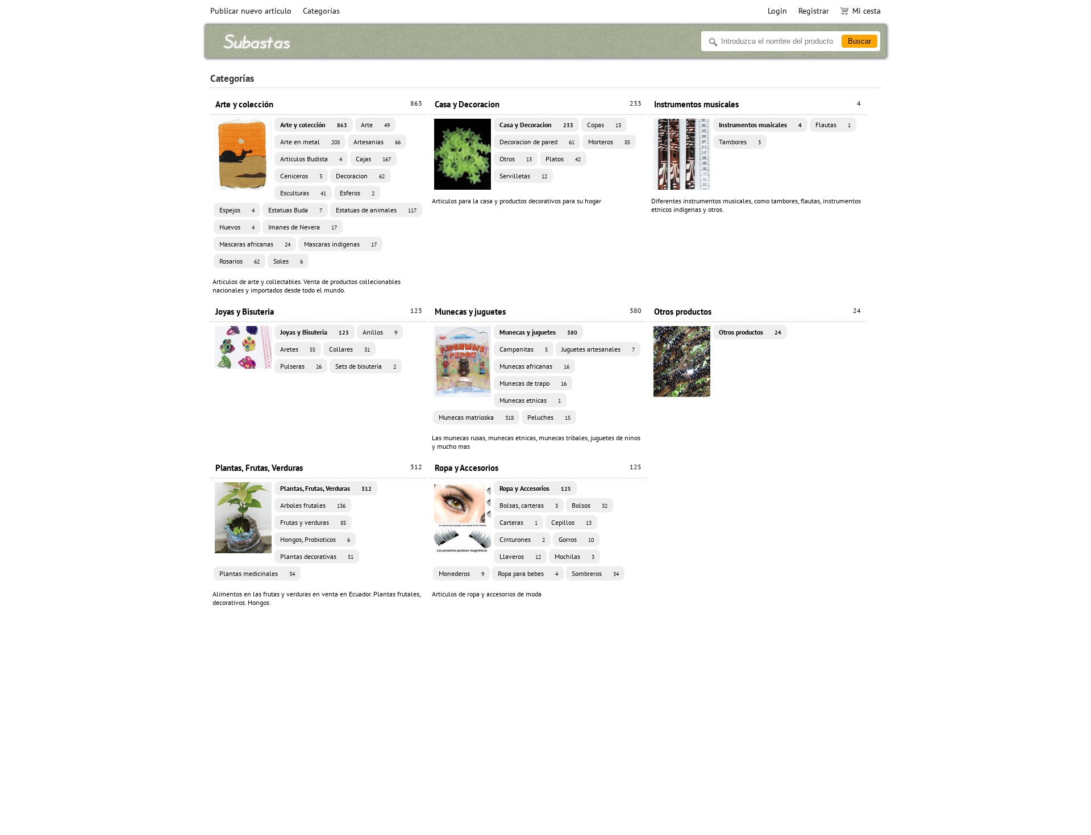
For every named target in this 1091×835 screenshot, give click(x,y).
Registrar (813, 11)
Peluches (549, 417)
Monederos (461, 573)
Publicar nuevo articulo (251, 11)
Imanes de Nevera (302, 227)
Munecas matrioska (476, 417)
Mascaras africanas (254, 244)
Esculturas (303, 193)
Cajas (373, 159)
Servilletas (523, 176)
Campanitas (523, 349)
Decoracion (360, 176)
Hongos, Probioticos (315, 539)
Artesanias (377, 141)
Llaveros (520, 556)
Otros (515, 159)
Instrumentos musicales (757, 104)
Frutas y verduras (313, 522)
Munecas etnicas (530, 400)
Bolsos (589, 505)
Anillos (380, 332)
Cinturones (522, 539)
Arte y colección (318, 104)
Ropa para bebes (528, 573)
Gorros (576, 539)
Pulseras (301, 366)
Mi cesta (866, 11)
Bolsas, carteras (528, 505)
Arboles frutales (312, 505)
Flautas (833, 124)
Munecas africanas (534, 366)
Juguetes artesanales (598, 349)
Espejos (237, 210)
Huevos (237, 227)
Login (777, 11)
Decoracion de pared (536, 141)
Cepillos (571, 522)
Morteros (609, 141)
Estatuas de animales (376, 210)
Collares (349, 349)
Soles (288, 261)
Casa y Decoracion (538, 104)
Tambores (740, 141)
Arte (375, 124)
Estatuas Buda (295, 210)
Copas (604, 124)
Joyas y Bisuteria (318, 311)
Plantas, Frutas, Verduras (318, 467)
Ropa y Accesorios (538, 467)
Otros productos (757, 311)
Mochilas (574, 556)
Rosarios (239, 261)
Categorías (321, 11)
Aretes (297, 349)
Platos (563, 159)
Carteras (518, 522)
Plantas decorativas (316, 556)
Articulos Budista (311, 159)
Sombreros (595, 573)
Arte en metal (310, 141)
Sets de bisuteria (365, 366)
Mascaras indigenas (340, 244)
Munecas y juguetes (538, 311)
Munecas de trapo (533, 383)
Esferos (357, 193)
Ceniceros (301, 176)
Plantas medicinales (257, 573)
